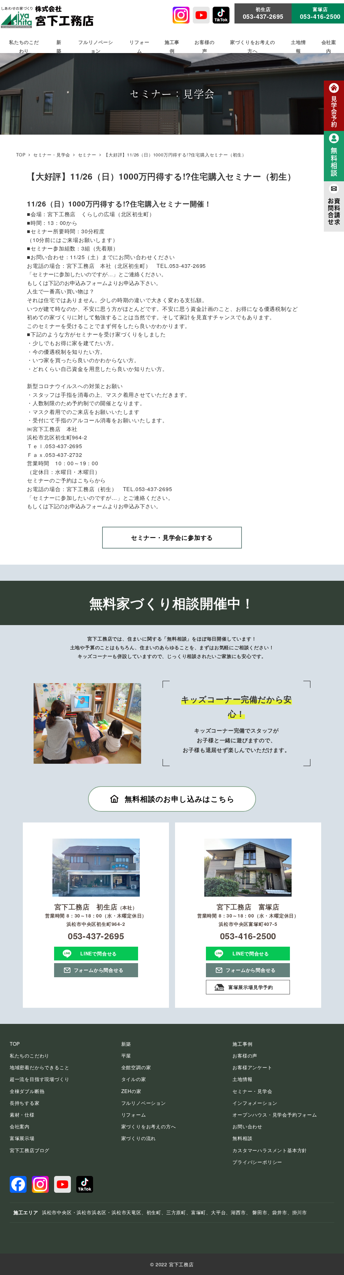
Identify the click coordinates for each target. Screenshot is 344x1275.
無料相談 (242, 1138)
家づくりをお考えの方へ (148, 1126)
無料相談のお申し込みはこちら (179, 798)
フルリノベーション (143, 1102)
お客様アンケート (252, 1067)
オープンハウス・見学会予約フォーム (274, 1114)
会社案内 (20, 1126)
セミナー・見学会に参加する (172, 537)
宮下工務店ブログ (29, 1150)
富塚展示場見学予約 (250, 987)
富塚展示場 (22, 1138)
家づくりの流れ (138, 1138)
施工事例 (242, 1043)
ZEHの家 (131, 1091)
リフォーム (133, 1114)
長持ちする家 (25, 1102)
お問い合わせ (247, 1126)
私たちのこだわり (29, 1055)
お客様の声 (244, 1055)
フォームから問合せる (99, 969)
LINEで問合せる (98, 953)
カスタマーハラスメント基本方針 (269, 1150)
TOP (15, 1043)
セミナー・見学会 (252, 1091)
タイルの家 (133, 1079)
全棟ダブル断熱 (27, 1091)
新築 (126, 1043)
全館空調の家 (136, 1067)
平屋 (126, 1055)
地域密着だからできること (40, 1067)
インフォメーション (254, 1102)
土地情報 (242, 1079)
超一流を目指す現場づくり (40, 1079)
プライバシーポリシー (257, 1162)
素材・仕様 (22, 1114)
